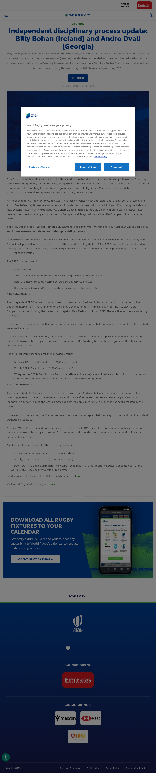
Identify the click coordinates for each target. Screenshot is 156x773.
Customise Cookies (39, 166)
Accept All (116, 166)
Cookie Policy (100, 156)
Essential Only (88, 166)
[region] (78, 141)
